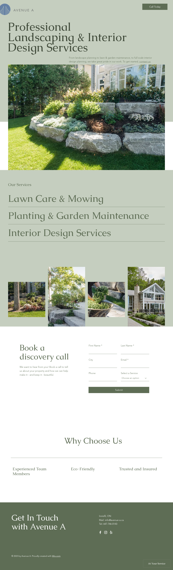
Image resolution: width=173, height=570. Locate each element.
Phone (92, 373)
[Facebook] (100, 532)
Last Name (126, 345)
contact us (145, 61)
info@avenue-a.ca (114, 520)
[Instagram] (106, 532)
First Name (94, 345)
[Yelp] (111, 532)
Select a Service (129, 373)
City (91, 360)
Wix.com (56, 556)
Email (124, 360)
